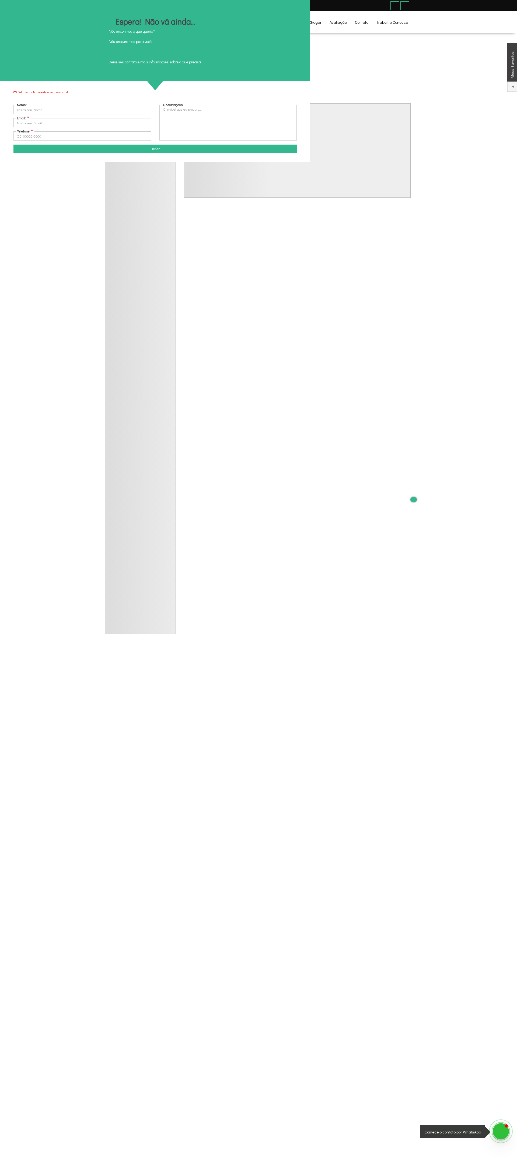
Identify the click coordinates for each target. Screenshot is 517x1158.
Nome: (22, 104)
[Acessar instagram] (404, 5)
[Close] (413, 499)
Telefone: (25, 131)
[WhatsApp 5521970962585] (501, 1131)
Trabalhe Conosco (392, 22)
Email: (23, 117)
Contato (361, 22)
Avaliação (338, 22)
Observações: (173, 104)
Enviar (155, 148)
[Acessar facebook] (394, 5)
